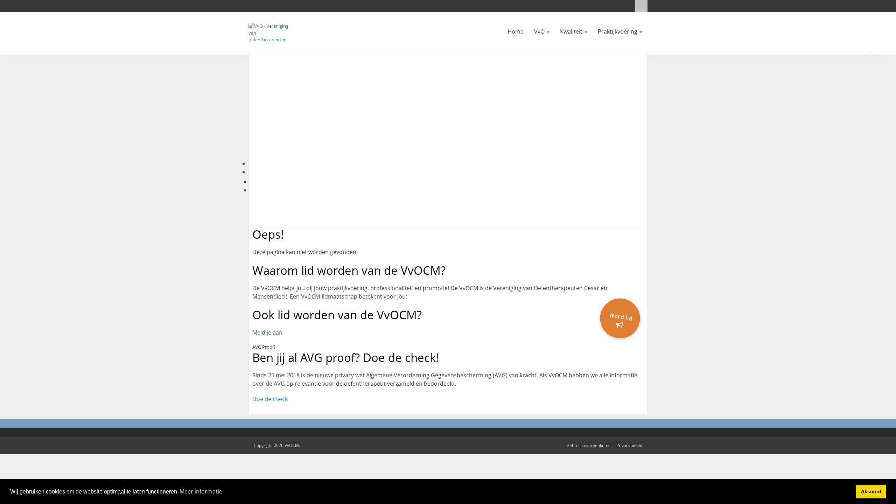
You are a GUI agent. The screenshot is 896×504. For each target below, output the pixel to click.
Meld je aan (267, 332)
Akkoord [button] (871, 491)
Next (658, 115)
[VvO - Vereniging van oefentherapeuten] (269, 32)
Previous (238, 115)
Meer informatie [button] (201, 491)
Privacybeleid (629, 445)
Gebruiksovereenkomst (589, 445)
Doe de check (270, 399)
